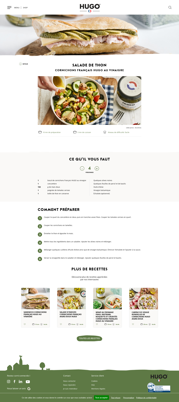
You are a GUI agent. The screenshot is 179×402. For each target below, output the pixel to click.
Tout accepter (101, 397)
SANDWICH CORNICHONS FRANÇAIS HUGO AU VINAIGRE (35, 314)
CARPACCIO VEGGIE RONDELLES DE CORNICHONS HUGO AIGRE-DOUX (141, 315)
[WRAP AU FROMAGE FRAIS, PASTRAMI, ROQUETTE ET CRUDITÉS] (107, 299)
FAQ (93, 385)
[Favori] (25, 324)
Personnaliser (128, 398)
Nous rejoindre (69, 385)
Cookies (94, 381)
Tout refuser (115, 398)
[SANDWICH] (35, 299)
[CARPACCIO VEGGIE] (143, 299)
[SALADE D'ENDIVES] (71, 299)
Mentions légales (98, 389)
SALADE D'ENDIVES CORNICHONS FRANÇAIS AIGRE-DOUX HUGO (70, 314)
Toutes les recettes (89, 338)
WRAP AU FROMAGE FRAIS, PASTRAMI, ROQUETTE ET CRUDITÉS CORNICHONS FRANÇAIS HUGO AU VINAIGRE (107, 316)
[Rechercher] (170, 8)
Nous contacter (69, 381)
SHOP (25, 7)
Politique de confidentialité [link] (146, 398)
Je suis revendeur (70, 389)
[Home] (89, 7)
